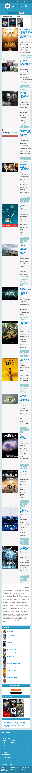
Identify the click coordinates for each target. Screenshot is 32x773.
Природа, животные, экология (24, 159)
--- (11, 726)
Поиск (21, 12)
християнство (26, 127)
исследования (22, 392)
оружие (25, 89)
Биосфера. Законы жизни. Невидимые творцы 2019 (24, 397)
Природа (8, 722)
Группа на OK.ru (16, 689)
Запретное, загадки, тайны (13, 649)
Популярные (14, 767)
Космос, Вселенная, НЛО (24, 238)
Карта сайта (14, 769)
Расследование (20, 725)
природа (24, 388)
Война (15, 723)
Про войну (9, 642)
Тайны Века (13, 722)
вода (27, 542)
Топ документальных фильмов (9, 740)
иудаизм (24, 57)
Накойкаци (5, 752)
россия (25, 161)
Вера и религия (23, 55)
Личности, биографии (24, 464)
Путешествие (10, 631)
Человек (9, 660)
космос (29, 87)
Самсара (4, 750)
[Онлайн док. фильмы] (16, 6)
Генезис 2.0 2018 (24, 472)
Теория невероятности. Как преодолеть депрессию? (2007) (25, 291)
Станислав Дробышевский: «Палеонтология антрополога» (26, 62)
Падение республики (7, 757)
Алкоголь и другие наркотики (14, 663)
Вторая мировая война (12, 725)
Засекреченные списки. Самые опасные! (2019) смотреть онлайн (25, 132)
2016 (21, 578)
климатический (23, 283)
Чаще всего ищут (6, 738)
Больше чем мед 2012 (24, 359)
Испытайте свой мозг (7, 764)
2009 (21, 466)
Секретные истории (20, 722)
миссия (21, 242)
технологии (26, 356)
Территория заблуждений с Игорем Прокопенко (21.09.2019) (25, 167)
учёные (28, 55)
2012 (21, 388)
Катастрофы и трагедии (24, 279)
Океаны (4, 747)
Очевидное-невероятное (22, 723)
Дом (3, 759)
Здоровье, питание (23, 317)
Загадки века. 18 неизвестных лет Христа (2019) (24, 95)
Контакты (24, 769)
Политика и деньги (11, 681)
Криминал (9, 645)
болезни (21, 319)
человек (25, 200)
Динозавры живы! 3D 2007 (24, 323)
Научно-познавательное (8, 723)
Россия (4, 722)
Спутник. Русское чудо (23, 207)
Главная (3, 767)
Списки (3, 769)
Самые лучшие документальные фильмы (11, 735)
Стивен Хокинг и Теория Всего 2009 (23, 437)
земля (21, 281)
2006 (21, 542)
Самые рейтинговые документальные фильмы (12, 736)
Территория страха (7, 762)
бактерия (25, 87)
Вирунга (4, 745)
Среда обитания (6, 726)
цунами (21, 285)
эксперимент (22, 202)
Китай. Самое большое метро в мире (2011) (12, 761)
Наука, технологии (11, 635)
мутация (21, 89)
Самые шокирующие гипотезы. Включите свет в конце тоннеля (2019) (25, 249)
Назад (6, 587)
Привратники (5, 748)
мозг (28, 200)
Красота (5, 725)
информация (26, 544)
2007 (21, 354)
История (21, 85)
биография (25, 466)
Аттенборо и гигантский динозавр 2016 (24, 549)
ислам (21, 57)
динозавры (26, 85)
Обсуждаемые (25, 767)
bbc (25, 580)
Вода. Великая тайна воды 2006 (24, 511)
